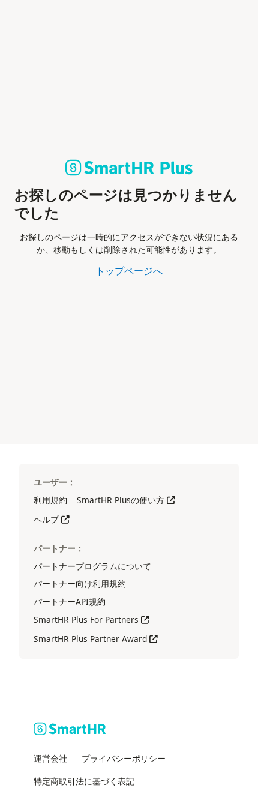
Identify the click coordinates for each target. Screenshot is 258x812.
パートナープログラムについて (92, 566)
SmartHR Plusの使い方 (126, 500)
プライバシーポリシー (124, 758)
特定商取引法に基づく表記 (84, 781)
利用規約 (50, 500)
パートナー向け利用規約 (80, 583)
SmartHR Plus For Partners (91, 619)
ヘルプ (52, 519)
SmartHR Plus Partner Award (96, 638)
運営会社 (50, 758)
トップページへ (129, 271)
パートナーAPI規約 (70, 601)
